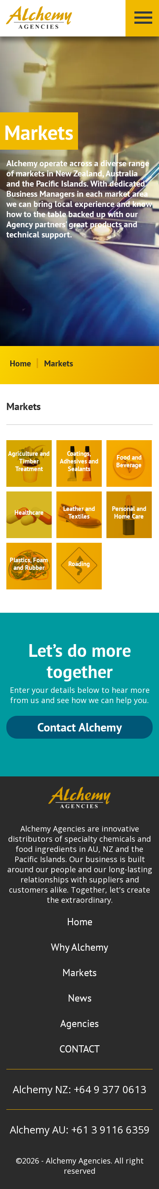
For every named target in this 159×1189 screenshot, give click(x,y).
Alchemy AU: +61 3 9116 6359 (80, 1130)
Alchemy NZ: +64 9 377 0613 (79, 1089)
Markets (79, 972)
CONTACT (79, 1048)
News (80, 998)
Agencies (79, 1023)
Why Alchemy (79, 947)
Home (20, 363)
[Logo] (39, 18)
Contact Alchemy (79, 727)
